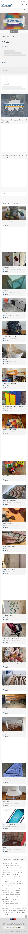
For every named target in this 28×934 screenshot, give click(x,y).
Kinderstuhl (6, 801)
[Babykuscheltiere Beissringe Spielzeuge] (14, 654)
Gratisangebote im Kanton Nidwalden (11, 890)
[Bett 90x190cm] (14, 677)
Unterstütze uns (4, 931)
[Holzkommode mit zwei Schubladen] (14, 398)
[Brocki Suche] (14, 105)
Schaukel (5, 313)
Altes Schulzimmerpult (9, 709)
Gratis (4, 847)
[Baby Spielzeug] (14, 467)
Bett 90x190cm (7, 686)
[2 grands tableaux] (14, 607)
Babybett (5, 359)
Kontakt (11, 931)
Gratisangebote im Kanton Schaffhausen (11, 897)
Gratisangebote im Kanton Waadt (17, 910)
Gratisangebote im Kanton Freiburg (13, 876)
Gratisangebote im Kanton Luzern (10, 885)
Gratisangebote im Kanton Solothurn (10, 901)
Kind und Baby (17, 9)
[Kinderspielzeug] (14, 212)
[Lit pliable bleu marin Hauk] (14, 815)
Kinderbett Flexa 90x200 (9, 500)
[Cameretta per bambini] (14, 375)
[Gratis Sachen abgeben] (23, 4)
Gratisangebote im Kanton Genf (9, 879)
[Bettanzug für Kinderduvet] (14, 769)
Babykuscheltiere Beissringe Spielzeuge (14, 663)
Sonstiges (24, 9)
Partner (24, 931)
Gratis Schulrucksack (9, 546)
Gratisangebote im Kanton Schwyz (10, 899)
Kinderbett (6, 732)
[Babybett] (14, 351)
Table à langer (7, 290)
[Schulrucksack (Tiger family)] (14, 328)
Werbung (13, 932)
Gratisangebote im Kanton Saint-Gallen (11, 894)
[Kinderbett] (14, 723)
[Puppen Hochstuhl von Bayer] (14, 630)
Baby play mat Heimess (9, 430)
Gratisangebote (9, 9)
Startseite (3, 9)
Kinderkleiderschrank (9, 569)
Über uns (16, 931)
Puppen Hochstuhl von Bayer (11, 638)
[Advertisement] (14, 138)
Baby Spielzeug (7, 476)
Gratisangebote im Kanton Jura (16, 883)
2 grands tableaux (8, 615)
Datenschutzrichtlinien (19, 924)
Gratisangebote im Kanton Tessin (10, 906)
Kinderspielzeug (7, 221)
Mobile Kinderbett (8, 267)
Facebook (11, 919)
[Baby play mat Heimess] (14, 421)
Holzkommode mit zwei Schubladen (13, 406)
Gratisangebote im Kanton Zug (9, 912)
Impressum (24, 932)
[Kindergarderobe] (14, 515)
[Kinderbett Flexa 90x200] (14, 491)
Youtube (15, 919)
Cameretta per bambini (9, 383)
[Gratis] (14, 838)
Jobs (20, 931)
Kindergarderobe (8, 523)
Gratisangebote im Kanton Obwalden (10, 892)
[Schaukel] (14, 305)
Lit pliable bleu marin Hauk (10, 824)
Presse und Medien (5, 932)
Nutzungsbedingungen (7, 924)
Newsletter (18, 932)
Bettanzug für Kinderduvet (10, 778)
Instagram (17, 919)
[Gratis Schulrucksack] (14, 538)
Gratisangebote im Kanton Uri (9, 908)
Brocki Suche (5, 194)
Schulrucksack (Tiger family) (10, 336)
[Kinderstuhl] (14, 792)
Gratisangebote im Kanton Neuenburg (11, 888)
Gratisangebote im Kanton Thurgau (10, 903)
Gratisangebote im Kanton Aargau (10, 863)
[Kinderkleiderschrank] (14, 561)
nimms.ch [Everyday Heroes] (16, 922)
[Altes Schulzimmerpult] (14, 700)
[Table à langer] (14, 282)
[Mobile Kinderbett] (14, 258)
